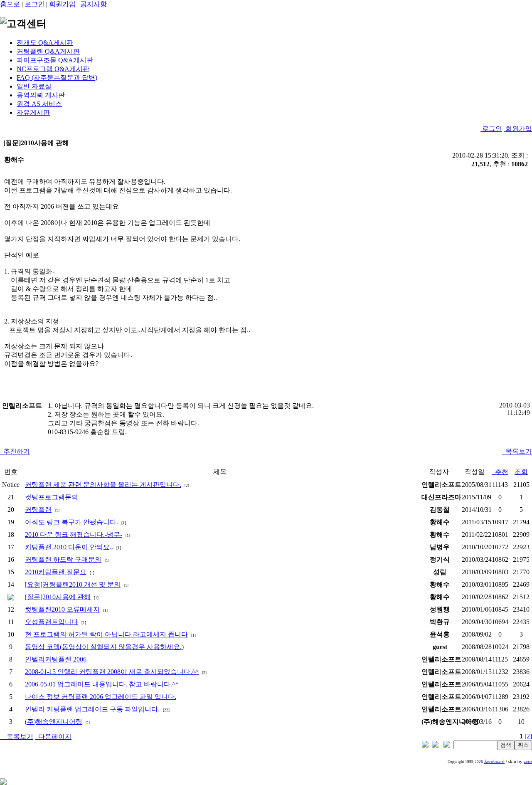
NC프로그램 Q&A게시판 (53, 68)
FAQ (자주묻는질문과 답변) (57, 77)
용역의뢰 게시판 (41, 95)
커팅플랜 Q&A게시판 (48, 51)
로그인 (34, 3)
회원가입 (62, 3)
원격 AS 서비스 (39, 103)
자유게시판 (33, 112)
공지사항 (93, 3)
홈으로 (10, 3)
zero (528, 761)
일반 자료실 (34, 86)
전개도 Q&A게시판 (45, 42)
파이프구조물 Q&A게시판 (55, 60)
